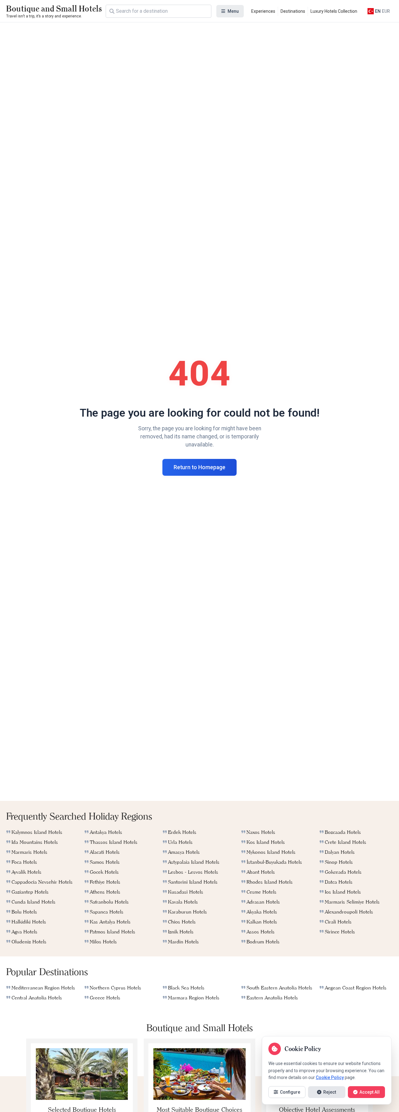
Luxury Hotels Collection (333, 11)
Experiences (263, 11)
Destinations (293, 11)
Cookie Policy (330, 1077)
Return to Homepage (199, 467)
